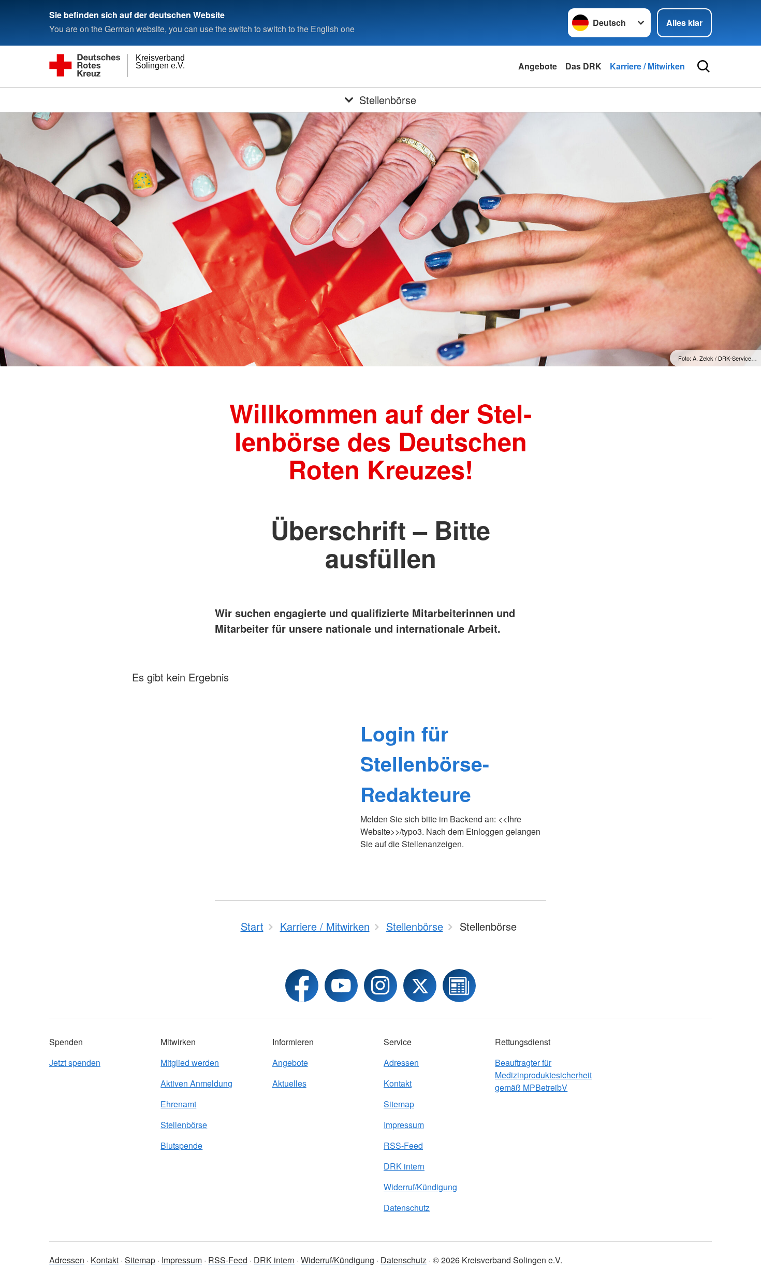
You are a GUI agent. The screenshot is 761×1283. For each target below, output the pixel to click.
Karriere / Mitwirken (647, 66)
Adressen (401, 1062)
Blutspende (181, 1145)
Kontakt (398, 1083)
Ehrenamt (178, 1104)
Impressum (404, 1125)
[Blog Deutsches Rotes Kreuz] (459, 985)
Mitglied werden (189, 1062)
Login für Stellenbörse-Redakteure (424, 763)
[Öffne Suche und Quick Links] (703, 66)
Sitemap (399, 1104)
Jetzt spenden (74, 1062)
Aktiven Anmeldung (196, 1083)
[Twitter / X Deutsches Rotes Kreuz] (419, 985)
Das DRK (583, 66)
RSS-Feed (403, 1145)
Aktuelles (289, 1083)
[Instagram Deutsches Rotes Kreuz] (380, 985)
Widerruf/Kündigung (420, 1187)
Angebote (537, 66)
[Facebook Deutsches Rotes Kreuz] (301, 985)
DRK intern (404, 1166)
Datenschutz (407, 1208)
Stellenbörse (183, 1125)
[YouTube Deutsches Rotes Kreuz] (341, 985)
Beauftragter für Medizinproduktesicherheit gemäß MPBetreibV (543, 1075)
